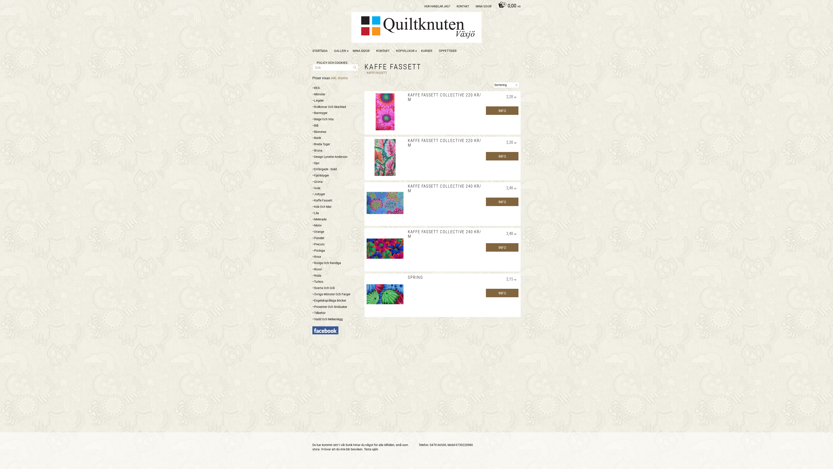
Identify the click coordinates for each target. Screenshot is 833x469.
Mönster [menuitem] (319, 94)
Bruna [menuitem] (318, 150)
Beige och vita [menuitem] (324, 119)
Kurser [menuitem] (426, 51)
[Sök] (355, 67)
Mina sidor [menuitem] (484, 6)
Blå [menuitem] (316, 125)
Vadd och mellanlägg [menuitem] (328, 319)
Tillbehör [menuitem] (320, 313)
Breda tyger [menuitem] (322, 144)
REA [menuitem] (317, 88)
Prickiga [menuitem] (319, 250)
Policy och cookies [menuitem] (332, 63)
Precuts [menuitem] (319, 244)
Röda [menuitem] (317, 275)
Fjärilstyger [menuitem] (321, 175)
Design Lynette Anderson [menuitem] (331, 157)
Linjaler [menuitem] (319, 100)
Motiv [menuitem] (318, 225)
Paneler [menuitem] (319, 238)
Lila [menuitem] (316, 213)
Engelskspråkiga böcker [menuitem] (330, 300)
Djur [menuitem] (317, 163)
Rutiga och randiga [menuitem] (327, 263)
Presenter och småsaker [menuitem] (330, 307)
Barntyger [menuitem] (321, 113)
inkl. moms (339, 78)
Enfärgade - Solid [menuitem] (325, 169)
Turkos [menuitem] (318, 281)
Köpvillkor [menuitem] (405, 51)
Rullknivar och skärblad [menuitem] (330, 107)
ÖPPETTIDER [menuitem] (448, 51)
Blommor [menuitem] (320, 132)
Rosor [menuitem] (318, 269)
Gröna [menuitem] (318, 182)
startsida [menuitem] (320, 51)
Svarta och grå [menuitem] (324, 288)
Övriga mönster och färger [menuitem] (332, 294)
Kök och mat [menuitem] (322, 207)
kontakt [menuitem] (463, 6)
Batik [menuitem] (317, 138)
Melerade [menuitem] (320, 219)
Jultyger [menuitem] (319, 194)
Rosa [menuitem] (317, 256)
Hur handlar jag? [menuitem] (437, 6)
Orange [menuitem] (319, 232)
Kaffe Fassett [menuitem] (323, 200)
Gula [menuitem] (317, 188)
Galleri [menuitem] (340, 51)
